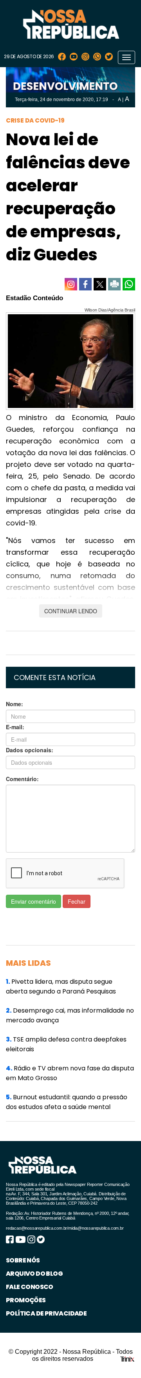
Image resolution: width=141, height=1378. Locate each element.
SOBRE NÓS (23, 1260)
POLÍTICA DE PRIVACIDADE (46, 1313)
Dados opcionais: (29, 750)
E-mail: (15, 727)
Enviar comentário (33, 901)
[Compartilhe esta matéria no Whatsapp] (129, 284)
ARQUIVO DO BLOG (34, 1273)
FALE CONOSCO (29, 1286)
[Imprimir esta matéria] (114, 284)
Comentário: (22, 779)
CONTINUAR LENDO (70, 611)
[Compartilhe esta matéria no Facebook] (85, 284)
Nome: (14, 704)
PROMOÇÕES (26, 1300)
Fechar (76, 901)
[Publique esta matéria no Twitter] (100, 284)
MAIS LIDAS (28, 963)
